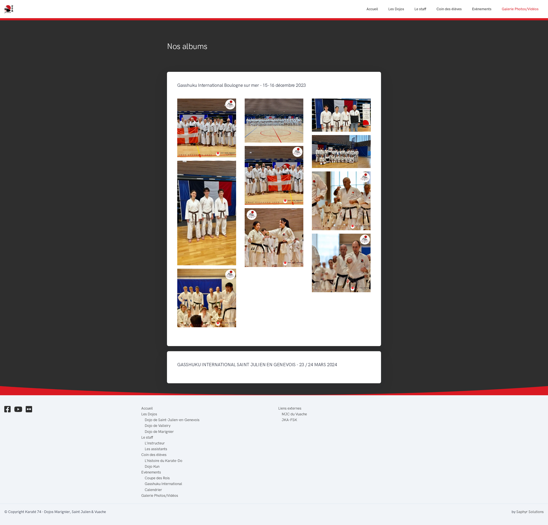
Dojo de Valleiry (157, 425)
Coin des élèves (449, 9)
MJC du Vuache (294, 414)
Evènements (481, 9)
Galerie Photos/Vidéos (520, 9)
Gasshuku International (163, 484)
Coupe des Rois (157, 478)
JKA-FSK (289, 420)
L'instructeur (155, 443)
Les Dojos (396, 9)
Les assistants (156, 449)
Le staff (420, 9)
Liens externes (289, 408)
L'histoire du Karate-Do (163, 461)
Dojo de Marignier (159, 431)
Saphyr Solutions (530, 512)
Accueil (372, 9)
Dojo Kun (152, 466)
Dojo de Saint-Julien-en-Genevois (172, 420)
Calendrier (153, 490)
